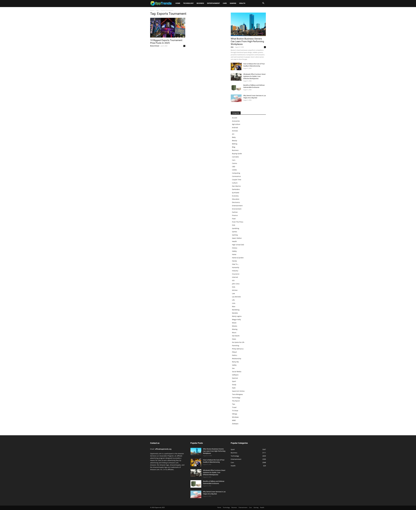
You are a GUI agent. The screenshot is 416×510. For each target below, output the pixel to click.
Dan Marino (236, 186)
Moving (234, 329)
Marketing (235, 310)
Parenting (235, 345)
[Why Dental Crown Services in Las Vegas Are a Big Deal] (236, 98)
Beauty (234, 140)
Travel (234, 407)
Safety (234, 365)
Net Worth (236, 336)
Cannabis (235, 157)
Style (234, 388)
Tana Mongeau (237, 394)
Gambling (235, 228)
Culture (234, 183)
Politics (234, 355)
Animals (235, 131)
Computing (236, 173)
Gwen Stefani (237, 238)
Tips (233, 404)
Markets (235, 313)
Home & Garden (238, 258)
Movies (234, 326)
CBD (233, 167)
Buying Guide (237, 154)
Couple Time (236, 180)
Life (233, 300)
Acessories (236, 121)
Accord (234, 118)
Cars (225, 3)
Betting (234, 144)
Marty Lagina (236, 316)
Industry (235, 271)
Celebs (234, 170)
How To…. (235, 264)
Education (235, 199)
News (234, 339)
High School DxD (238, 245)
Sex (233, 368)
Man (233, 306)
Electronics (236, 202)
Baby (234, 137)
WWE (234, 420)
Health (242, 3)
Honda (234, 261)
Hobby (234, 251)
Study (234, 385)
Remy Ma (235, 362)
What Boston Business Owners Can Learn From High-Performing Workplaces (247, 41)
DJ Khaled (235, 193)
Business (200, 3)
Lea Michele (236, 297)
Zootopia (235, 424)
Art (233, 134)
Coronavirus (236, 176)
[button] (263, 3)
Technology (188, 3)
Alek (232, 47)
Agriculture (236, 124)
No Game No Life (238, 342)
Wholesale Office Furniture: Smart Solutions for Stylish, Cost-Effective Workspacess (254, 76)
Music (234, 332)
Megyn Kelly (236, 319)
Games (234, 232)
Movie (234, 323)
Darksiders (236, 189)
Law (233, 293)
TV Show (235, 411)
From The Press (237, 222)
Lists (233, 303)
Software (235, 375)
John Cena (235, 284)
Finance (235, 215)
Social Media (236, 372)
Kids (233, 287)
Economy (235, 196)
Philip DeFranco (237, 349)
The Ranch (236, 401)
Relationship (236, 358)
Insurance (235, 274)
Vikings (234, 414)
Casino (234, 163)
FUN (233, 225)
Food (234, 219)
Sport (234, 381)
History (234, 248)
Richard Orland (154, 46)
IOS (233, 280)
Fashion (235, 212)
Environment (236, 209)
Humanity (235, 267)
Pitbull (234, 352)
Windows (235, 417)
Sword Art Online (238, 391)
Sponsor (235, 378)
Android (235, 127)
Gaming (233, 3)
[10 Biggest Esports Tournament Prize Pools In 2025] (167, 28)
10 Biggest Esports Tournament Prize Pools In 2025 (166, 41)
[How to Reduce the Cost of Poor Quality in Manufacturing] (236, 66)
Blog (233, 147)
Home (178, 3)
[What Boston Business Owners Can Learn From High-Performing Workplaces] (248, 24)
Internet (235, 277)
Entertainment (213, 3)
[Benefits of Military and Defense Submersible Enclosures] (236, 88)
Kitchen (235, 290)
